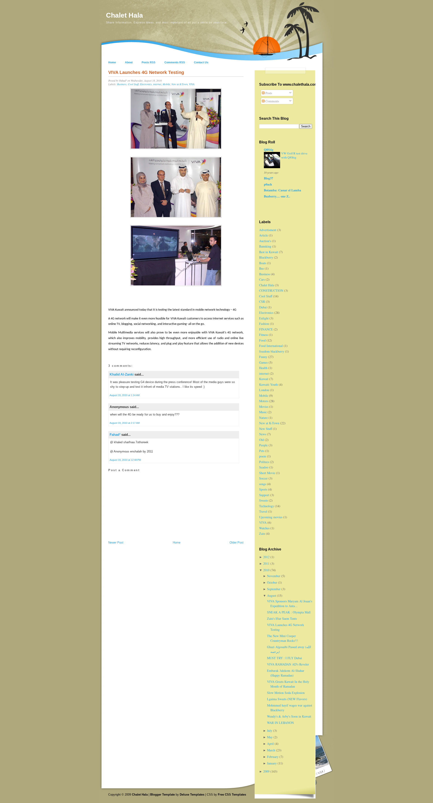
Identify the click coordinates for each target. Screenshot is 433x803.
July (270, 730)
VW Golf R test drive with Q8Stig (294, 155)
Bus (261, 268)
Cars (262, 279)
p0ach (268, 184)
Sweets (263, 500)
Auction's (265, 241)
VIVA (191, 84)
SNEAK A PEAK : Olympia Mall (289, 612)
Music (263, 412)
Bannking (265, 246)
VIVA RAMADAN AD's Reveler (288, 664)
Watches (264, 528)
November (274, 576)
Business (122, 84)
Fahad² (115, 434)
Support (264, 495)
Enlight (264, 318)
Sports (263, 489)
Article (263, 235)
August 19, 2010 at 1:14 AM (125, 395)
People (263, 445)
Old (261, 440)
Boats (262, 263)
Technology (266, 506)
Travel (263, 511)
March (271, 750)
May (270, 737)
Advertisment (267, 230)
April (271, 743)
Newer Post (115, 542)
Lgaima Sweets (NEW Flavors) (287, 699)
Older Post (237, 542)
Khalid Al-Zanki (122, 374)
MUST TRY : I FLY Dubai (284, 658)
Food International (271, 346)
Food (262, 340)
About (129, 62)
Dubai (263, 307)
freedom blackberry (271, 351)
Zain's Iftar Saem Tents (282, 618)
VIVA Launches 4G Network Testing (146, 72)
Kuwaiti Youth (268, 384)
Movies (263, 406)
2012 (266, 557)
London (264, 390)
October (272, 582)
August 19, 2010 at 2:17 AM (125, 423)
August (272, 595)
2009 (266, 771)
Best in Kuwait (268, 252)
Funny (263, 357)
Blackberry (266, 257)
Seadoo (263, 467)
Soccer (263, 478)
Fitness (263, 335)
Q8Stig (268, 149)
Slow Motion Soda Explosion (286, 693)
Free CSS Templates (232, 794)
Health (263, 368)
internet (157, 84)
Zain (262, 533)
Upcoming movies (270, 517)
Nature (263, 417)
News (262, 434)
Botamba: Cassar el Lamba (282, 190)
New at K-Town (179, 84)
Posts (268, 93)
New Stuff (265, 429)
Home (112, 62)
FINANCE (266, 329)
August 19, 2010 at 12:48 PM (125, 460)
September (274, 589)
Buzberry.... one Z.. (277, 196)
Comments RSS (174, 62)
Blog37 (268, 178)
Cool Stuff (133, 84)
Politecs (264, 462)
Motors (263, 401)
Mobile (166, 84)
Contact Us (201, 62)
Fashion (264, 323)
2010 (266, 570)
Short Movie (267, 473)
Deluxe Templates (192, 794)
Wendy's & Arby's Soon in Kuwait (289, 716)
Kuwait (263, 379)
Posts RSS (148, 62)
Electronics (146, 84)
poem (262, 456)
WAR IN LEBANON (280, 722)
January (272, 763)
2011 (266, 563)
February (273, 757)
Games (263, 362)
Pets (261, 451)
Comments (272, 101)
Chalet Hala (124, 15)
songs (262, 484)
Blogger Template (162, 794)
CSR (262, 301)
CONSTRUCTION (271, 290)
